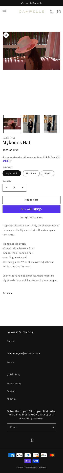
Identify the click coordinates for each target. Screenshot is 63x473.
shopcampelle (27, 467)
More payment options (31, 217)
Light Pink (12, 173)
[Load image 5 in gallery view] (50, 124)
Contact (11, 391)
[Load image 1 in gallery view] (12, 124)
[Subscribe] (52, 427)
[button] (4, 11)
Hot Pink (31, 173)
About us (12, 398)
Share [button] (9, 293)
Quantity (7, 180)
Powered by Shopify (39, 467)
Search (10, 341)
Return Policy (14, 383)
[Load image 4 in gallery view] (31, 124)
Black (48, 173)
